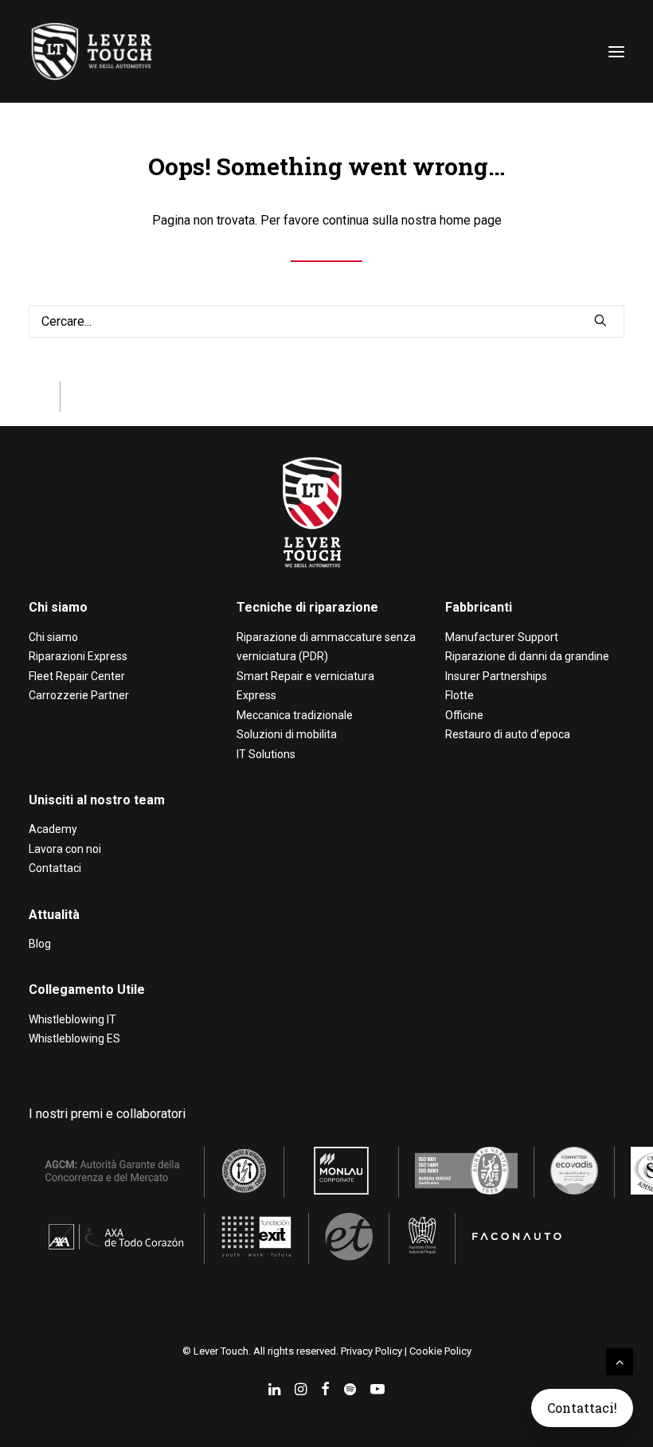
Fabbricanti (478, 607)
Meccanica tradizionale (295, 715)
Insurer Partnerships (496, 676)
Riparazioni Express (78, 656)
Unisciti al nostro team (97, 800)
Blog (40, 943)
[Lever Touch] (91, 51)
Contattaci (55, 868)
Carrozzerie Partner (79, 695)
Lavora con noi (65, 849)
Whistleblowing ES (74, 1038)
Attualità (54, 914)
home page (471, 220)
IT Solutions (266, 754)
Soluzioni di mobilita (287, 734)
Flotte (459, 695)
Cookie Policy (440, 1351)
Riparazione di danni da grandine (527, 656)
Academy (53, 829)
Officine (464, 715)
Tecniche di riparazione (307, 607)
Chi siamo (58, 607)
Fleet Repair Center (77, 676)
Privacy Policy (371, 1351)
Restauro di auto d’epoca (507, 734)
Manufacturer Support (501, 637)
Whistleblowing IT (72, 1019)
